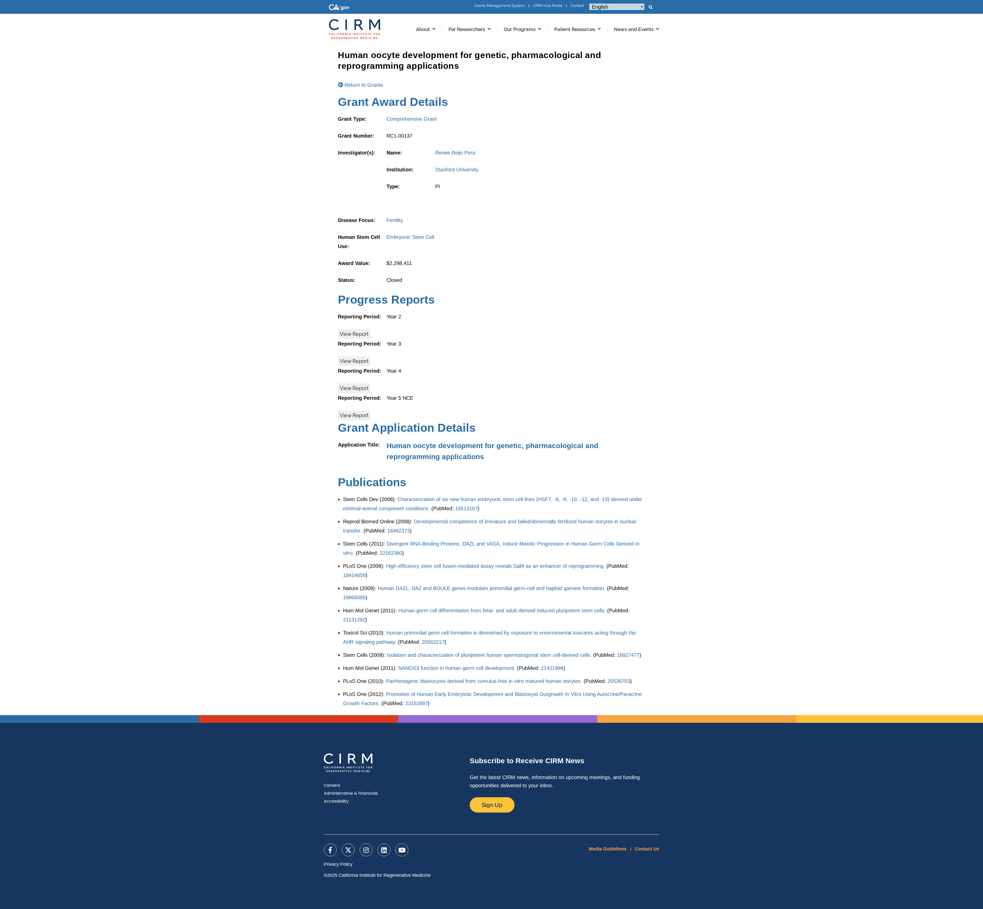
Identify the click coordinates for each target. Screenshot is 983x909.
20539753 (618, 681)
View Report (354, 334)
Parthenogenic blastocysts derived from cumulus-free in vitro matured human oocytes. (484, 681)
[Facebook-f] (330, 850)
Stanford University (456, 169)
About (423, 29)
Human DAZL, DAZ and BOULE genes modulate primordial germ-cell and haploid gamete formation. (491, 588)
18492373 (398, 531)
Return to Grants (363, 85)
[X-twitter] (348, 850)
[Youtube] (402, 850)
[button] (650, 7)
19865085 (354, 597)
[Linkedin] (384, 850)
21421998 (552, 668)
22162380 (391, 553)
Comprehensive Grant (412, 119)
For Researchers (466, 29)
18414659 (354, 575)
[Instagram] (366, 850)
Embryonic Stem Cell (410, 237)
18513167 (466, 508)
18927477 (628, 655)
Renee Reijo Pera (455, 153)
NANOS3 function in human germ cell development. (457, 668)
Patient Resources (574, 29)
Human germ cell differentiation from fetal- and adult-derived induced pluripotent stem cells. (502, 610)
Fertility (395, 220)
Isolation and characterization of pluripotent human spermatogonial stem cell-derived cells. (489, 655)
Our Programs (520, 29)
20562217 (433, 642)
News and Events (634, 29)
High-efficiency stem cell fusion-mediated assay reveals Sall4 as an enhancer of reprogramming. (495, 566)
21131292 (354, 620)
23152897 (416, 703)
